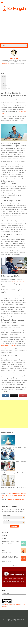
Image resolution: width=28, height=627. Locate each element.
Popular (5, 532)
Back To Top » (14, 624)
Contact (17, 620)
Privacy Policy (11, 620)
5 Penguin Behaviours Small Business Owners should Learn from (10, 558)
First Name (13, 520)
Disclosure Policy (21, 619)
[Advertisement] (14, 28)
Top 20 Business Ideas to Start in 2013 (10, 549)
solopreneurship (4, 88)
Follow (14, 67)
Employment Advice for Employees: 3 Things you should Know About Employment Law (14, 495)
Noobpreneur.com (5, 63)
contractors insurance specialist (9, 345)
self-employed (4, 84)
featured (4, 76)
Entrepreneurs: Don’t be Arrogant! (10, 541)
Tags (4, 538)
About (3, 619)
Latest (5, 535)
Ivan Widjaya (14, 58)
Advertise (8, 619)
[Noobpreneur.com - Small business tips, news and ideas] (14, 586)
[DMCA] (7, 603)
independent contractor (4, 79)
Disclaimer (14, 619)
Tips (16, 99)
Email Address (13, 515)
